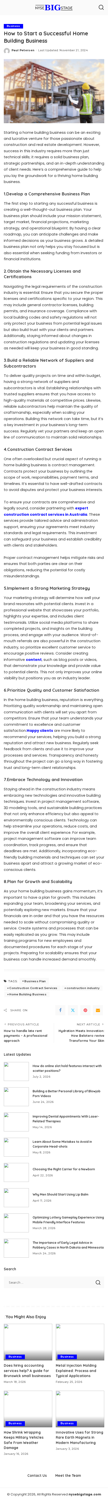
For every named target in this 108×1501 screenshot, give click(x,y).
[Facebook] (60, 1010)
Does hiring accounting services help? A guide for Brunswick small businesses (27, 1370)
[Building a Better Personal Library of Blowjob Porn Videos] (16, 1096)
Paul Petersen (23, 50)
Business (13, 26)
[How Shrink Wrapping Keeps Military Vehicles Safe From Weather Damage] (28, 1409)
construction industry (83, 988)
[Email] (98, 1010)
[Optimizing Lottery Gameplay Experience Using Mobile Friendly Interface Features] (16, 1222)
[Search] (101, 7)
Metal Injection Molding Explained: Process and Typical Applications (76, 1370)
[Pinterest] (85, 1010)
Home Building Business (27, 994)
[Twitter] (73, 1010)
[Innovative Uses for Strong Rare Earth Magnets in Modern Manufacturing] (80, 1409)
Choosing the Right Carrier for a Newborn (64, 1169)
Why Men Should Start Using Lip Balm (60, 1194)
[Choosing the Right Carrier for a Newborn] (16, 1172)
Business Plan (35, 981)
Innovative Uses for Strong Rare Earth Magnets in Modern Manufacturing (79, 1437)
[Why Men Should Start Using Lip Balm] (16, 1197)
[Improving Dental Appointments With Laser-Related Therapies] (16, 1121)
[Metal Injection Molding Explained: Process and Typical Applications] (80, 1342)
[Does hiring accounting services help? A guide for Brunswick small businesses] (28, 1342)
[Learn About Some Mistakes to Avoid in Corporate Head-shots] (16, 1147)
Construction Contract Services (33, 988)
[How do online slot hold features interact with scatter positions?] (16, 1071)
